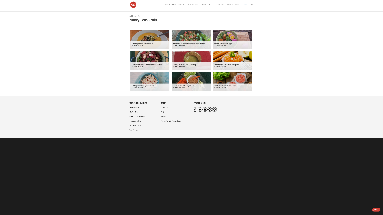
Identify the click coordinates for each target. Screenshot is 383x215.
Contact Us (164, 107)
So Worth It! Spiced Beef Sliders (225, 85)
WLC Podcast (133, 130)
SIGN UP (244, 5)
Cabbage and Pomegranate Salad (143, 85)
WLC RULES (182, 5)
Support (163, 116)
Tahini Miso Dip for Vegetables (183, 85)
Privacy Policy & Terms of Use (171, 121)
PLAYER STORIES (193, 5)
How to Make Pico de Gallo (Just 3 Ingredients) (189, 43)
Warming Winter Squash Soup (142, 43)
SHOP (229, 5)
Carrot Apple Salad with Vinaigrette (226, 64)
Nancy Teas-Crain (138, 45)
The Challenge (134, 107)
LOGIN (237, 5)
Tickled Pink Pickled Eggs (223, 43)
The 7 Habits (133, 112)
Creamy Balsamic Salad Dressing (184, 64)
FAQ (162, 112)
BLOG (210, 5)
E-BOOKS (203, 5)
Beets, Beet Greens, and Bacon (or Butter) (146, 64)
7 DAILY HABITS (170, 5)
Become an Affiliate (135, 121)
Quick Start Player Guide (137, 116)
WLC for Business (135, 125)
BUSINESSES (220, 5)
